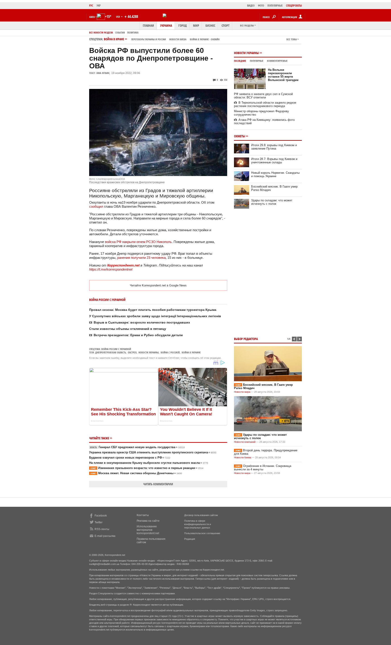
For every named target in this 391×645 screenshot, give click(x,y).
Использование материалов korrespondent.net (148, 530)
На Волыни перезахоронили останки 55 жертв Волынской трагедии (283, 75)
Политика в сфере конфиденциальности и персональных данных (197, 524)
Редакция (189, 539)
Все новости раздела (101, 32)
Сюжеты (239, 136)
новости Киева (177, 39)
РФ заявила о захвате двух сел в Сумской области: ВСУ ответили (263, 95)
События (120, 32)
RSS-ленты (102, 529)
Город (182, 25)
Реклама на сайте (148, 520)
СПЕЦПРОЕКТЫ (294, 5)
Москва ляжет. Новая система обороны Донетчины (136, 473)
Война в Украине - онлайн (204, 39)
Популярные (256, 60)
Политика (132, 32)
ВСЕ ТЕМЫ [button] (291, 39)
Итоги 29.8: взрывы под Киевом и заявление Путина (274, 146)
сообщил (96, 206)
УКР (99, 5)
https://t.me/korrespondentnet (110, 269)
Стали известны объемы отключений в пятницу (127, 329)
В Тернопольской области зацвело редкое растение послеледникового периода (265, 104)
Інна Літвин (102, 73)
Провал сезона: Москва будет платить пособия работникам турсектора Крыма (152, 310)
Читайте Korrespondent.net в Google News (158, 285)
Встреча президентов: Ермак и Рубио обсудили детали (138, 335)
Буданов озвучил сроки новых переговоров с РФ (129, 457)
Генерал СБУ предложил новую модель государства (137, 447)
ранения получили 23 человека (141, 257)
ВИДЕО (251, 5)
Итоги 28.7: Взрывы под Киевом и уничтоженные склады (274, 160)
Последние (240, 60)
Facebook (101, 515)
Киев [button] (92, 17)
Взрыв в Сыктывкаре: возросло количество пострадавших (142, 322)
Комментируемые (277, 60)
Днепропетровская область (110, 352)
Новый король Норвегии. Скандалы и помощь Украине (275, 174)
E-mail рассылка (105, 536)
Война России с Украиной (116, 349)
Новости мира (242, 391)
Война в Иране (161, 39)
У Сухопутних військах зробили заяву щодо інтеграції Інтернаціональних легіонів (155, 316)
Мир (196, 25)
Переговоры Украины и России (148, 39)
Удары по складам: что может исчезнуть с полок (271, 202)
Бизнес (210, 25)
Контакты (143, 515)
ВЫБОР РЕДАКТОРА (246, 339)
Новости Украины (246, 53)
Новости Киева (242, 457)
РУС (91, 5)
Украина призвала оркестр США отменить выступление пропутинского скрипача (152, 452)
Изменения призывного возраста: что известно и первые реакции (146, 468)
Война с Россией (170, 352)
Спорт (225, 25)
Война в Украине (191, 352)
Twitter (99, 522)
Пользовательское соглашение (202, 533)
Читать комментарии (158, 484)
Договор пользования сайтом (201, 515)
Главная (148, 25)
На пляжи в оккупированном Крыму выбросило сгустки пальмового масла (148, 462)
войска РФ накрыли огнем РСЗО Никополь (138, 242)
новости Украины (148, 352)
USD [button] (118, 16)
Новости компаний (244, 441)
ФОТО (261, 5)
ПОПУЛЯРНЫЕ (275, 5)
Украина (166, 25)
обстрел (132, 352)
